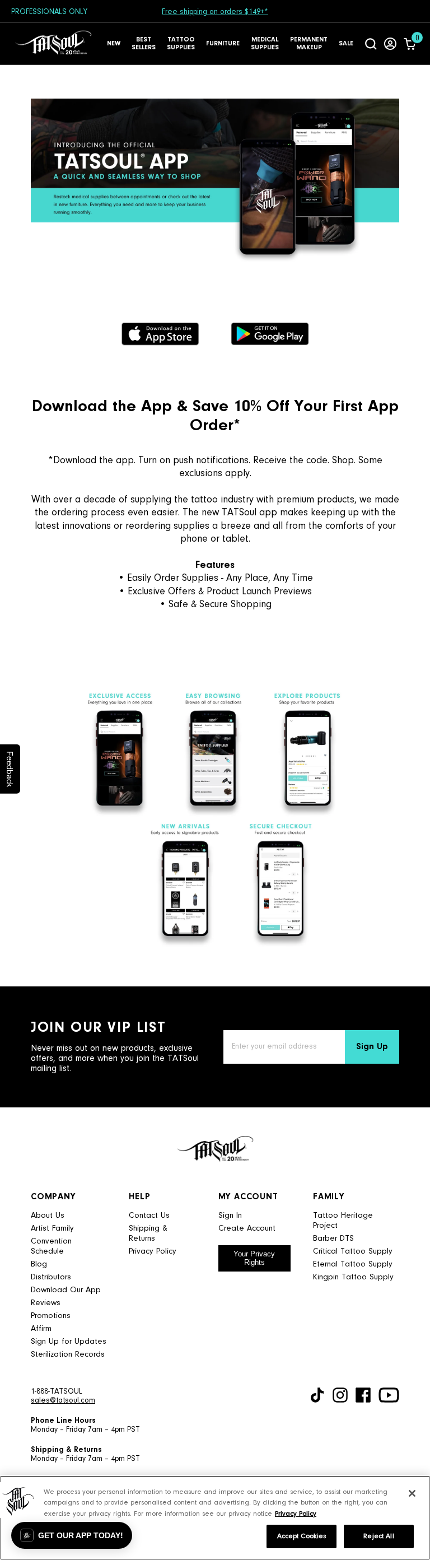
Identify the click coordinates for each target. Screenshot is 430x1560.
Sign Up (372, 1046)
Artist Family (52, 1228)
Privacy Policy (152, 1251)
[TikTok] (317, 1395)
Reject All (378, 1536)
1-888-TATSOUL (56, 1392)
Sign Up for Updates (68, 1342)
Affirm (41, 1329)
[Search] (371, 43)
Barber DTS (333, 1239)
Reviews (45, 1303)
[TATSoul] (53, 43)
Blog (39, 1264)
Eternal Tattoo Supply (352, 1264)
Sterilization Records (68, 1355)
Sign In (230, 1216)
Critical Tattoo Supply (352, 1251)
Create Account (246, 1228)
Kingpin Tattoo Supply (353, 1277)
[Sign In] (390, 43)
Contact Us (149, 1216)
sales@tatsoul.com (63, 1401)
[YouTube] (388, 1395)
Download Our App (66, 1290)
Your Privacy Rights (254, 1258)
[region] (215, 1517)
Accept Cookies (301, 1536)
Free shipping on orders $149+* (215, 12)
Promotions (51, 1316)
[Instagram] (340, 1395)
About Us (47, 1216)
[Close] (412, 1493)
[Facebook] (363, 1395)
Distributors (51, 1277)
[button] (71, 1535)
